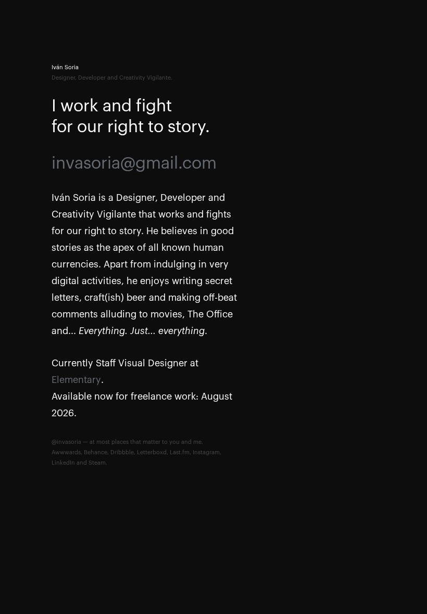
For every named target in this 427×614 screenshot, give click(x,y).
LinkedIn (63, 463)
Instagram (206, 452)
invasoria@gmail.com (134, 163)
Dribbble (122, 452)
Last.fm (180, 452)
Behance (95, 452)
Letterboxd (152, 452)
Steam (97, 463)
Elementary (76, 380)
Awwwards (66, 452)
